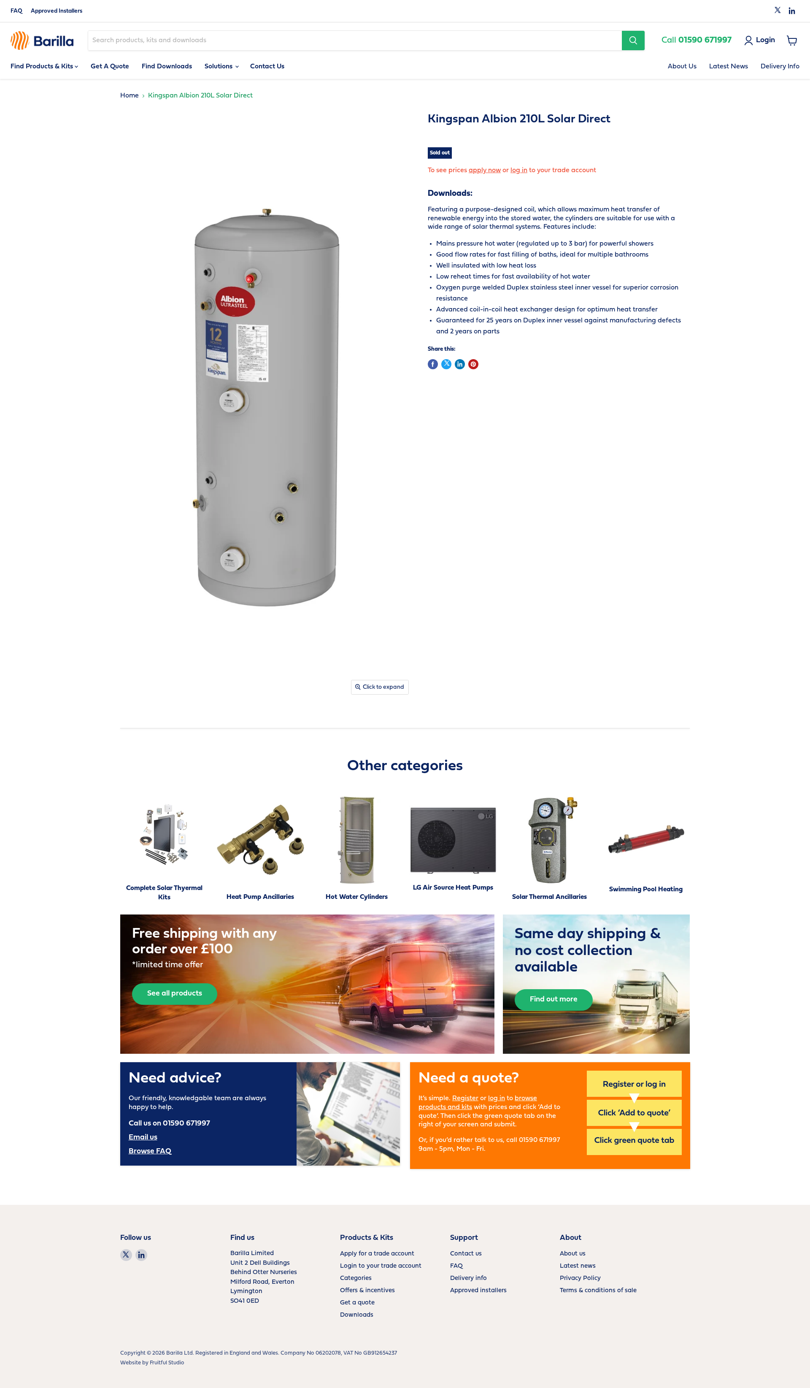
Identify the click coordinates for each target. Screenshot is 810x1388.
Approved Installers (56, 11)
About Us (682, 66)
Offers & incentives (367, 1291)
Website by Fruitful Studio (152, 1363)
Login (765, 40)
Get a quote (357, 1303)
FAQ (16, 11)
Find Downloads (167, 66)
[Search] (633, 40)
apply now (485, 170)
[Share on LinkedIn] (460, 364)
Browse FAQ (150, 1151)
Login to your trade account (380, 1266)
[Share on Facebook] (433, 364)
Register (465, 1098)
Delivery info (468, 1278)
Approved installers (478, 1291)
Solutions (219, 66)
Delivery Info (780, 66)
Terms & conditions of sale (598, 1291)
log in (518, 170)
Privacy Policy (580, 1278)
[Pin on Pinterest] (473, 364)
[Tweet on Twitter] (446, 364)
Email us (143, 1138)
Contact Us (267, 66)
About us (573, 1254)
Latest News (728, 66)
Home (129, 95)
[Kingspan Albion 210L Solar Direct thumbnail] (128, 723)
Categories (356, 1278)
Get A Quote (110, 66)
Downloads (356, 1315)
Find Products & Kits (43, 66)
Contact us (466, 1254)
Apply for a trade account (377, 1254)
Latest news (578, 1266)
